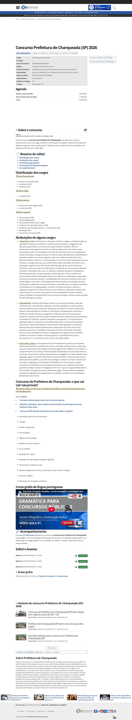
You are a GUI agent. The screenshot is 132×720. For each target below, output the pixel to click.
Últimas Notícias (40, 13)
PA (69, 15)
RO (92, 15)
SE (104, 15)
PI (81, 15)
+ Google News (38, 652)
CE (44, 15)
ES (50, 15)
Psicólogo (35, 66)
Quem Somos (20, 711)
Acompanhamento (27, 168)
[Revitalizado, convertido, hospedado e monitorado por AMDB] (114, 717)
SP (101, 15)
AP (35, 15)
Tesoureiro (50, 66)
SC (98, 15)
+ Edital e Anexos (54, 53)
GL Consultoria (37, 78)
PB (72, 15)
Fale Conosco (30, 711)
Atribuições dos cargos (28, 160)
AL (32, 15)
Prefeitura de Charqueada (41, 58)
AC (29, 15)
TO (107, 15)
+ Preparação (73, 53)
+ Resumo (43, 53)
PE (78, 15)
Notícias (64, 53)
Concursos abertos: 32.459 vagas (101, 57)
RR (95, 15)
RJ (83, 15)
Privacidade (51, 711)
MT (60, 15)
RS (89, 15)
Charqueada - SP (38, 84)
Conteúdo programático (29, 163)
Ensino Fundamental (39, 72)
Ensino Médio (51, 72)
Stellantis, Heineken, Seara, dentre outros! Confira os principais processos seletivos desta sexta (51, 405)
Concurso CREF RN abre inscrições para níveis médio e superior (46, 411)
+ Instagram (55, 652)
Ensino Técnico (62, 72)
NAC (25, 15)
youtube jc (79, 13)
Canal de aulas (62, 576)
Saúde (61, 69)
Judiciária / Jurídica (70, 69)
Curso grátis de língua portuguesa (33, 165)
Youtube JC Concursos (47, 576)
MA (56, 15)
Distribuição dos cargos (29, 157)
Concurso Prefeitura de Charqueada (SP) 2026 (49, 19)
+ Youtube (47, 652)
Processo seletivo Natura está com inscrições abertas (42, 400)
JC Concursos (28, 535)
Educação (46, 69)
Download (83, 556)
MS (63, 15)
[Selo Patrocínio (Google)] (99, 7)
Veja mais (51, 648)
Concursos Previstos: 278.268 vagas (102, 62)
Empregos (69, 13)
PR (75, 15)
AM (38, 15)
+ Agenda (35, 53)
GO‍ (53, 15)
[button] (76, 555)
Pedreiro (43, 66)
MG (66, 15)
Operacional (54, 69)
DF (47, 15)
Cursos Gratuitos (91, 13)
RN (86, 15)
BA (41, 15)
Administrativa (37, 69)
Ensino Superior (73, 72)
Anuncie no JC (41, 711)
